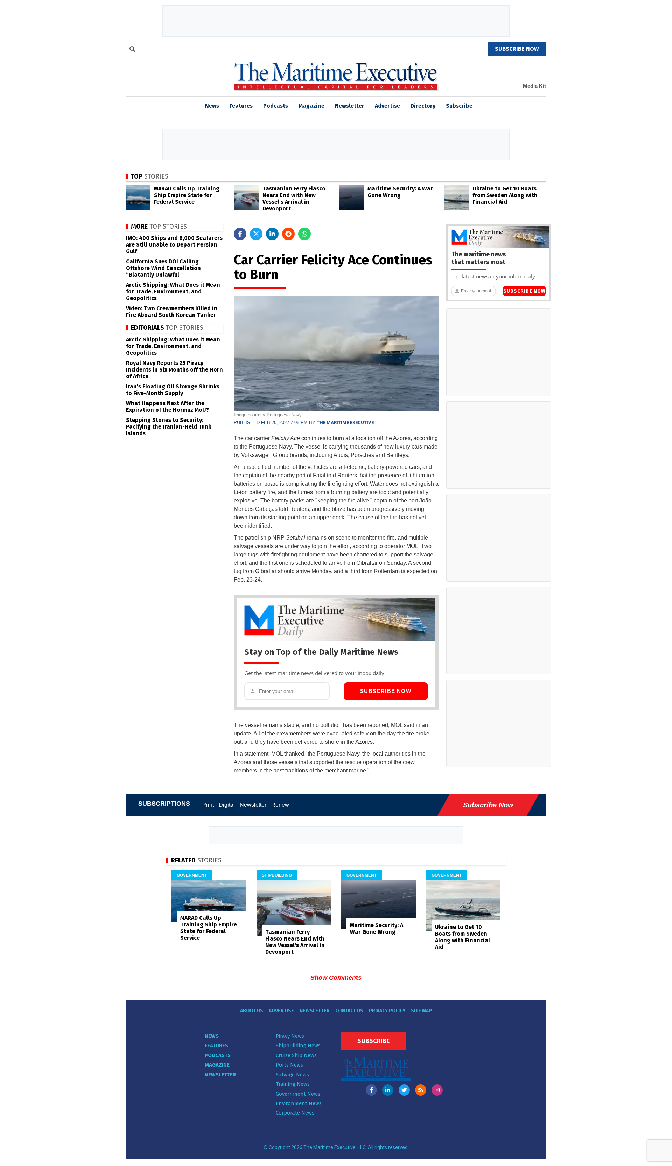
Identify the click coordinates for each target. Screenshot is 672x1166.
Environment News (299, 1103)
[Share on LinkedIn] (272, 234)
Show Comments (336, 977)
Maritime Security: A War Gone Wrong (400, 192)
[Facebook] (371, 1090)
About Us (251, 1011)
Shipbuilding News (298, 1045)
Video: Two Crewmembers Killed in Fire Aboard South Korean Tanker (171, 311)
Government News (298, 1094)
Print (208, 805)
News (212, 1036)
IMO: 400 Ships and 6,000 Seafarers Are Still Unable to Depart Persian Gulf (174, 245)
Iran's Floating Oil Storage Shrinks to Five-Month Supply (172, 389)
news (212, 106)
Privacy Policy (387, 1011)
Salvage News (292, 1074)
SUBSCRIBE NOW (517, 49)
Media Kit (534, 86)
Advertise (387, 106)
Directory (423, 106)
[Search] (132, 50)
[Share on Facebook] (240, 234)
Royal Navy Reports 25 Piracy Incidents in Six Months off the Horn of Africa (174, 370)
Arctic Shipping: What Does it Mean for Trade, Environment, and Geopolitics (173, 291)
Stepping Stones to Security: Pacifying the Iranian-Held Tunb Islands (169, 427)
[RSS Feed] (420, 1090)
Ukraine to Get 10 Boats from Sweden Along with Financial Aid (505, 195)
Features (241, 106)
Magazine (311, 106)
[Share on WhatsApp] (304, 234)
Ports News (289, 1065)
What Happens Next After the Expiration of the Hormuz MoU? (167, 406)
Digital (227, 805)
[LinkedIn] (387, 1090)
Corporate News (295, 1113)
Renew (280, 805)
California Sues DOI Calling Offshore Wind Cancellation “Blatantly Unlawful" (163, 268)
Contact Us (349, 1011)
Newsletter (349, 106)
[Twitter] (404, 1090)
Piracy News (290, 1036)
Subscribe (459, 106)
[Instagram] (437, 1090)
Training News (293, 1084)
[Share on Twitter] (256, 234)
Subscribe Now (385, 691)
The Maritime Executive (345, 422)
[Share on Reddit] (288, 234)
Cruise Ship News (296, 1055)
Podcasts (275, 106)
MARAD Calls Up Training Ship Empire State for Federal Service (186, 195)
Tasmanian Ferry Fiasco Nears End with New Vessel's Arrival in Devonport (294, 198)
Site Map (421, 1011)
